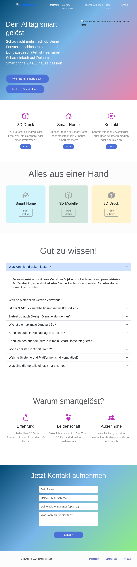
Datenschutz (111, 559)
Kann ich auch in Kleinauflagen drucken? (37, 333)
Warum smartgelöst (68, 7)
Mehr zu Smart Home (25, 89)
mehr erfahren (26, 212)
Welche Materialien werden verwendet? (36, 300)
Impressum (94, 559)
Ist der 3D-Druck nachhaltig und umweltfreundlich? (43, 308)
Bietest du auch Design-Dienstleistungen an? (40, 316)
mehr (25, 146)
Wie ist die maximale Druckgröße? (32, 324)
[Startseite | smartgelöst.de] (25, 5)
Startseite (54, 5)
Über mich (108, 7)
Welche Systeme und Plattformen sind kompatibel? (44, 357)
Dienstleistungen (94, 5)
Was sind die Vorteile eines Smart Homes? (38, 365)
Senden (68, 534)
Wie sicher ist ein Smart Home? (30, 349)
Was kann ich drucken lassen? (30, 266)
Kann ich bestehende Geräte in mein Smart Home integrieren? (51, 341)
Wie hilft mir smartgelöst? (27, 78)
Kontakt (124, 5)
